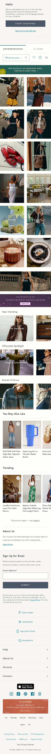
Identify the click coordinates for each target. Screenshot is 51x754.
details (37, 520)
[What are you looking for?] (26, 58)
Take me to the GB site (25, 31)
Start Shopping (25, 24)
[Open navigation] (46, 57)
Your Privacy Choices (25, 745)
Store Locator (27, 613)
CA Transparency (37, 734)
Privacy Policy (35, 600)
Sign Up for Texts (27, 631)
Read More (8, 544)
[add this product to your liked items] (18, 424)
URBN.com (23, 739)
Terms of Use (23, 734)
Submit (25, 585)
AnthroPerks (27, 622)
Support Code (36, 739)
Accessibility (11, 739)
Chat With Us (27, 641)
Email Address (9, 570)
